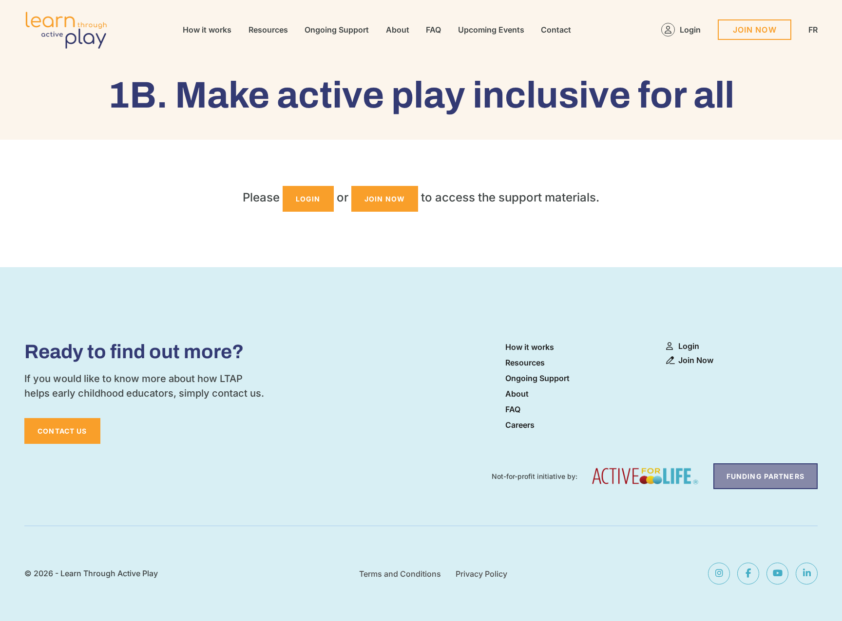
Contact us (62, 431)
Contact (556, 30)
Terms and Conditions (400, 574)
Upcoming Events (491, 30)
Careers (520, 425)
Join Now (755, 30)
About (397, 30)
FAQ (433, 30)
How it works (207, 30)
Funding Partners (765, 476)
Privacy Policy (481, 574)
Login (690, 30)
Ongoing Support (337, 30)
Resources (268, 30)
